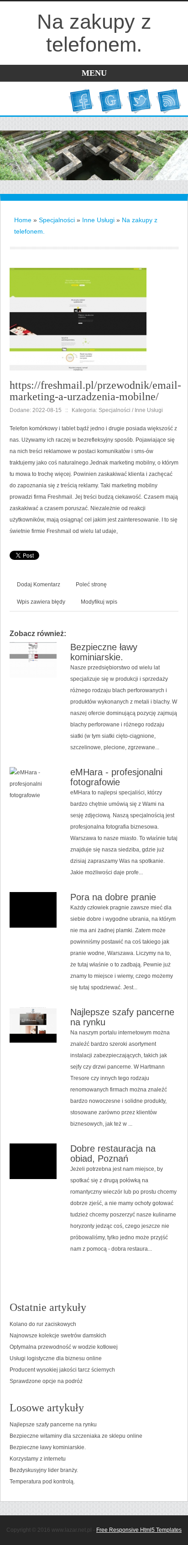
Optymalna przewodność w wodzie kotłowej (64, 1347)
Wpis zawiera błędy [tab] (41, 602)
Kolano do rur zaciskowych (43, 1324)
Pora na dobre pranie (113, 897)
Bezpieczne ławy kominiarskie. (103, 652)
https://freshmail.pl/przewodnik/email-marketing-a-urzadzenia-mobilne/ (95, 390)
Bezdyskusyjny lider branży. (44, 1470)
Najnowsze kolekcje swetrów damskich (58, 1335)
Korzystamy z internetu (38, 1459)
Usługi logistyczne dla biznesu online (56, 1358)
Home (22, 220)
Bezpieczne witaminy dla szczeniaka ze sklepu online (76, 1436)
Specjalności (57, 220)
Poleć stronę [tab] (91, 584)
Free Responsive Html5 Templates (139, 1530)
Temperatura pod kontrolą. (42, 1481)
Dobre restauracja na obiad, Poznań (113, 1153)
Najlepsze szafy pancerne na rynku (53, 1424)
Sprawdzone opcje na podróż (46, 1381)
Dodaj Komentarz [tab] (38, 584)
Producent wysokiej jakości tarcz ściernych (62, 1370)
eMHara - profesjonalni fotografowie (116, 777)
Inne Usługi (98, 220)
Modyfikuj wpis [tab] (99, 602)
